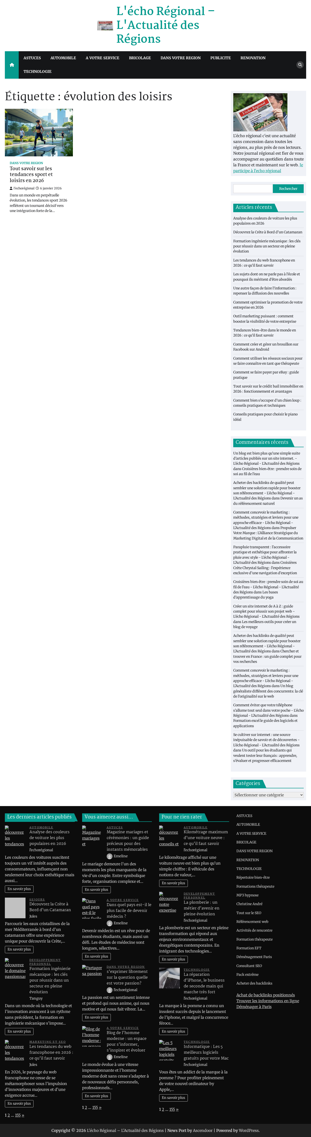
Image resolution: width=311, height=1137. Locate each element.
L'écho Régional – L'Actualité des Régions (165, 26)
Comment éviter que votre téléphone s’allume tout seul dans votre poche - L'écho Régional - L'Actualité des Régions (268, 710)
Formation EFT (248, 948)
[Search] (300, 64)
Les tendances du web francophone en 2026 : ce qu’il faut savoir (51, 1053)
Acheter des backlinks (254, 983)
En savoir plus (19, 889)
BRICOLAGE (140, 58)
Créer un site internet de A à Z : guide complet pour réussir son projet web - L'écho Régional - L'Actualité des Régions (266, 611)
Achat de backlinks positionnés (265, 995)
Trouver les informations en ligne (267, 1000)
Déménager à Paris (254, 1006)
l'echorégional (24, 188)
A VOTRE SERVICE (102, 58)
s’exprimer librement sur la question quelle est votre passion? (127, 978)
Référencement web (252, 921)
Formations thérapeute (255, 886)
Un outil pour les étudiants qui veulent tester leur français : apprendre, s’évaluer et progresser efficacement (265, 755)
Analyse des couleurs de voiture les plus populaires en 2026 (49, 838)
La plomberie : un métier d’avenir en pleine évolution (201, 908)
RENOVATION (253, 58)
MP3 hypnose (247, 895)
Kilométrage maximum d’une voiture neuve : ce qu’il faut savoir (206, 838)
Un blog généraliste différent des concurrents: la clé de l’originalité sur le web (268, 691)
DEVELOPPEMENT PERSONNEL (45, 962)
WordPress (249, 1130)
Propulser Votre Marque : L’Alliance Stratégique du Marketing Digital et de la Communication (268, 533)
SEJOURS (37, 899)
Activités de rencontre (254, 930)
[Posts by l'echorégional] (110, 990)
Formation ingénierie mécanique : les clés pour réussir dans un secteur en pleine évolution (267, 246)
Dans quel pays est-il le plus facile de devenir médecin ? (129, 911)
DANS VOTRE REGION (181, 58)
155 (18, 1115)
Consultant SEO (249, 966)
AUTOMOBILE (63, 58)
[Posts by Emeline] (110, 856)
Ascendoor (203, 1130)
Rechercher (288, 188)
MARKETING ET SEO (47, 1042)
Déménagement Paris (254, 957)
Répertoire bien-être (253, 877)
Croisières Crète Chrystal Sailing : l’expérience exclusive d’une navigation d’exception (265, 567)
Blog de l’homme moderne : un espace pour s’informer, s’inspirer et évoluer (127, 1042)
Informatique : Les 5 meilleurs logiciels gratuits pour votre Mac (206, 1053)
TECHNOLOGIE (38, 71)
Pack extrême (247, 974)
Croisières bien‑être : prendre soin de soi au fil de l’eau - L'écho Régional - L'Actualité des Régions (268, 587)
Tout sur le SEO (248, 913)
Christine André (249, 904)
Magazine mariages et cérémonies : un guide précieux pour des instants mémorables (128, 841)
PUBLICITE (220, 58)
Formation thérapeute (254, 939)
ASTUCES (32, 58)
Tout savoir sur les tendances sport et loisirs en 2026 (31, 175)
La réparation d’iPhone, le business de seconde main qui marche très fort (204, 983)
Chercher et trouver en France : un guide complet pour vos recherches (267, 656)
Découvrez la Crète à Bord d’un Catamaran (267, 232)
